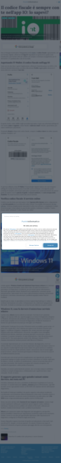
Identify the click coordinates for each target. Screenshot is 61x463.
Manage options (34, 245)
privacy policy (50, 240)
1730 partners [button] (12, 229)
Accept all (51, 245)
